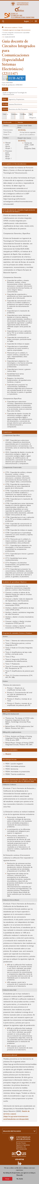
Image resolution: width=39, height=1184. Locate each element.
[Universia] (19, 1159)
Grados (21, 27)
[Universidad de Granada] (19, 3)
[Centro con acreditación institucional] (19, 8)
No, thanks (20, 1179)
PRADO (8, 754)
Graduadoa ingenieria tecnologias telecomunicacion (16, 30)
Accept (7, 1179)
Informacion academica (11, 27)
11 (3, 37)
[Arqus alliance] (19, 1154)
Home (3, 27)
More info (19, 1175)
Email (23, 130)
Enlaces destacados (12, 1131)
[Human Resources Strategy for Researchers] (19, 1164)
